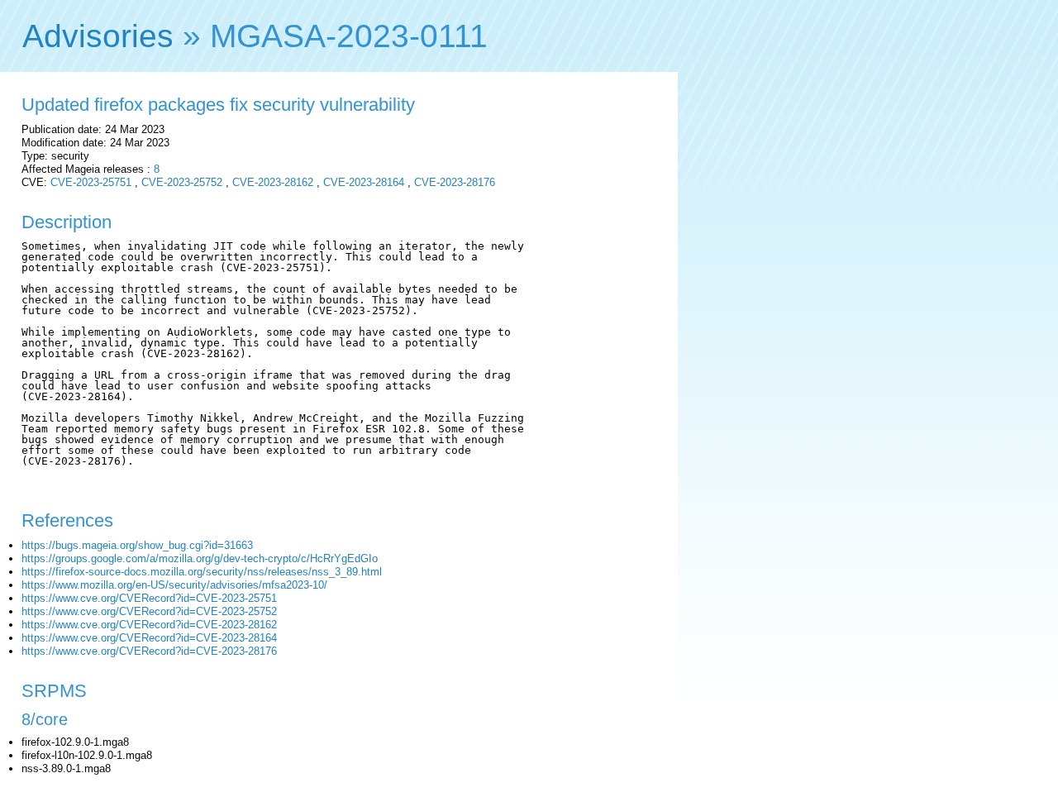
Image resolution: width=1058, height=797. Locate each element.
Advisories (98, 36)
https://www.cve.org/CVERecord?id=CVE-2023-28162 (149, 624)
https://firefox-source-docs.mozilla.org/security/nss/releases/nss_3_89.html (201, 572)
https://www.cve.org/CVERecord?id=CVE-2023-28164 (149, 638)
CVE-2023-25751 (90, 182)
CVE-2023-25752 (181, 182)
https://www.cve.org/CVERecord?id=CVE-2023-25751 (149, 598)
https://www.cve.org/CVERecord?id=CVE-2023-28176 (149, 651)
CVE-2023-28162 (272, 182)
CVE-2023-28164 (363, 182)
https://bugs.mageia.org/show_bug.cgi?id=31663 (137, 545)
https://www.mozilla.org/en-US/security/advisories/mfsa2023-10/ (174, 585)
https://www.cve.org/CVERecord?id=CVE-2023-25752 (149, 611)
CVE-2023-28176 (454, 182)
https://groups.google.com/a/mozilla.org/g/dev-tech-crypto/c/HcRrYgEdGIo (199, 558)
